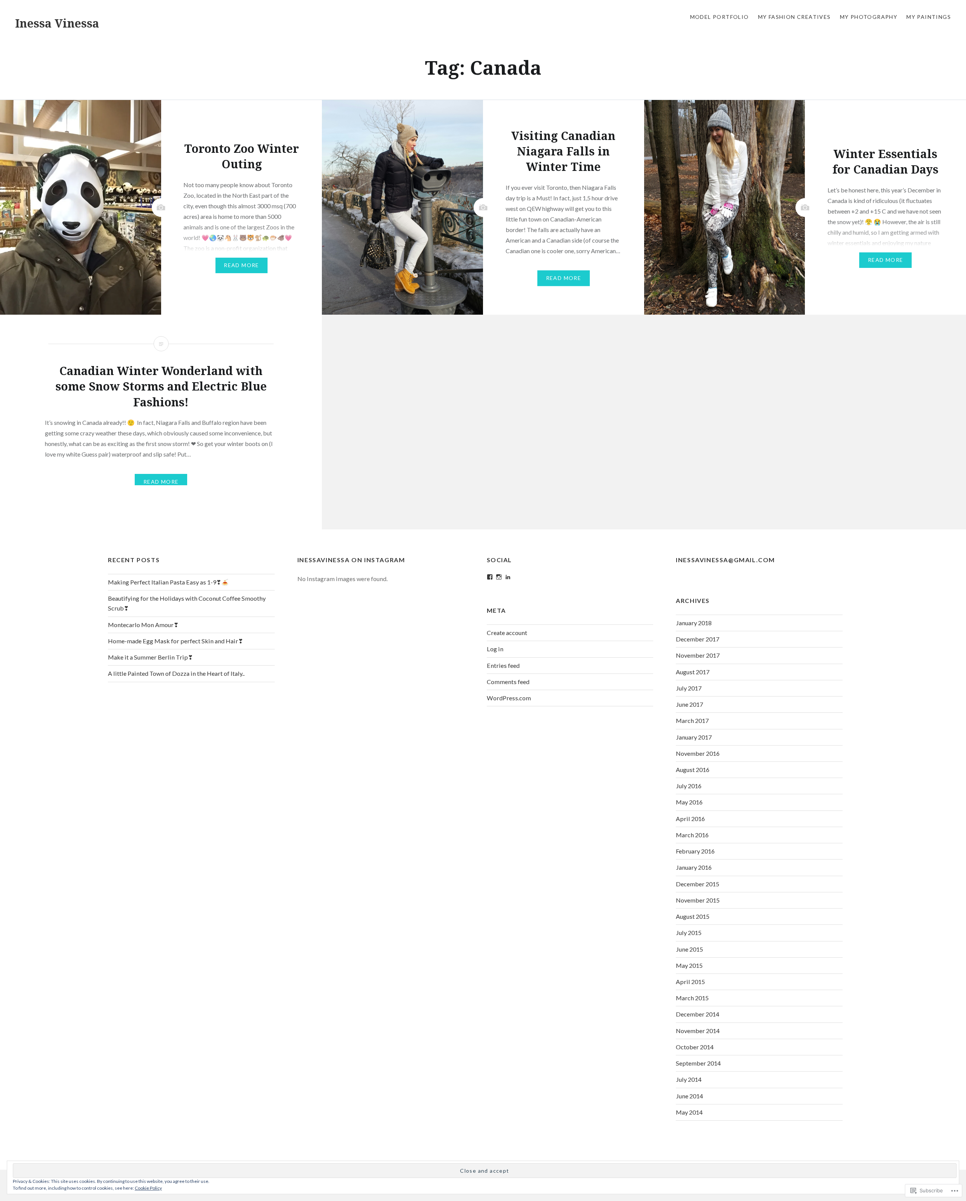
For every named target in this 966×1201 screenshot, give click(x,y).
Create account (507, 632)
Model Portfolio (719, 17)
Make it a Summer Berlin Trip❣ (150, 657)
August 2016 (692, 769)
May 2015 (689, 965)
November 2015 (698, 900)
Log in (495, 648)
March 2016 (692, 834)
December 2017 (697, 639)
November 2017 (698, 655)
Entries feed (503, 665)
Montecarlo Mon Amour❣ (143, 624)
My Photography (869, 17)
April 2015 (690, 981)
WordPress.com (509, 697)
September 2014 (698, 1063)
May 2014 (689, 1112)
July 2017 (688, 688)
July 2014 (688, 1079)
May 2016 (689, 802)
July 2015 (688, 932)
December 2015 (697, 883)
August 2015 (692, 916)
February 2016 (695, 851)
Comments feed (508, 681)
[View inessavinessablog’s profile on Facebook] (490, 577)
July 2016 (688, 785)
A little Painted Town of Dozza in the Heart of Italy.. (176, 673)
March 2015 (692, 997)
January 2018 (694, 622)
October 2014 (695, 1046)
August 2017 (692, 671)
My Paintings (928, 17)
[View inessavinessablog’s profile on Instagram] (499, 577)
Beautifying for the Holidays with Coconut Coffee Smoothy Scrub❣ (187, 603)
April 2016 (690, 818)
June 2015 (689, 949)
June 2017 (689, 704)
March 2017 (692, 720)
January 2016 (694, 867)
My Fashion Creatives (794, 17)
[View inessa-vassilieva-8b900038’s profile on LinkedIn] (508, 577)
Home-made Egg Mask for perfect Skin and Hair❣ (175, 640)
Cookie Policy (148, 1188)
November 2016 (698, 753)
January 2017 (694, 737)
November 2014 (698, 1030)
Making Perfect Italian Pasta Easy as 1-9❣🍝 (168, 582)
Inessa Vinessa (57, 23)
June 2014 (689, 1096)
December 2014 (697, 1014)
